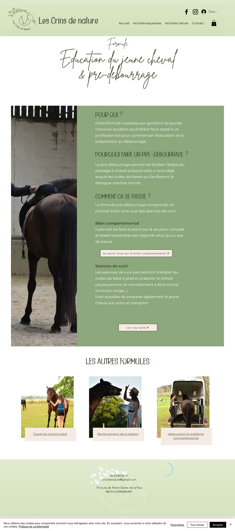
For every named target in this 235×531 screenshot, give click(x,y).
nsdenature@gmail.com (121, 479)
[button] (213, 23)
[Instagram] (195, 11)
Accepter (218, 525)
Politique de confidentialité (34, 526)
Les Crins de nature (68, 21)
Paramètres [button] (177, 525)
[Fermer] (230, 524)
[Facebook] (186, 11)
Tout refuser (197, 525)
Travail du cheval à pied (50, 434)
